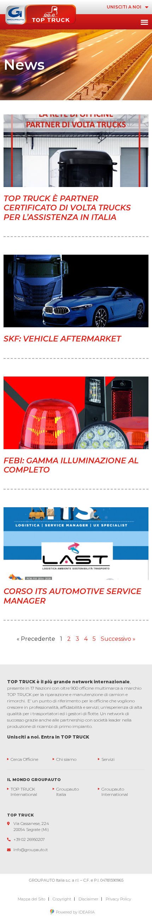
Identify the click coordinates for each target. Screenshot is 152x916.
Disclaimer (88, 899)
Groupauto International (114, 791)
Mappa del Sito (31, 899)
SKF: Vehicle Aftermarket (62, 339)
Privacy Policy (118, 899)
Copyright (62, 899)
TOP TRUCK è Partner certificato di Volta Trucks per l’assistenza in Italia (67, 208)
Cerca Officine (24, 759)
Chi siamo (66, 759)
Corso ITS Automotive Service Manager (72, 596)
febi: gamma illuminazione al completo (71, 465)
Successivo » (118, 638)
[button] (144, 21)
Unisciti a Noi (124, 7)
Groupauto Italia (68, 791)
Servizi (108, 759)
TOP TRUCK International (24, 791)
